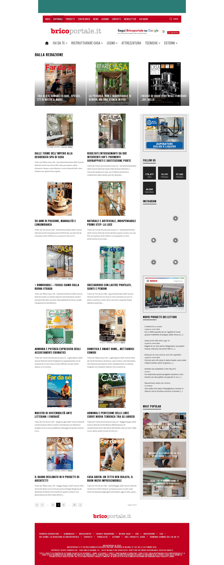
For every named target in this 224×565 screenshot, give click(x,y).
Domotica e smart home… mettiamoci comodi (110, 350)
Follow (165, 168)
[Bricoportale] (76, 31)
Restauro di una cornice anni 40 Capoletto (163, 354)
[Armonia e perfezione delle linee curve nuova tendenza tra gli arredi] (112, 390)
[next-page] (80, 505)
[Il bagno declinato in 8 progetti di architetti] (59, 454)
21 (74, 505)
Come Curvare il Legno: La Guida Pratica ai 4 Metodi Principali (164, 425)
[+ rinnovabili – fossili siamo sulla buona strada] (59, 262)
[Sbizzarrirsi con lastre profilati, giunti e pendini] (112, 262)
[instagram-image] (153, 218)
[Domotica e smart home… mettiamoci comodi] (112, 326)
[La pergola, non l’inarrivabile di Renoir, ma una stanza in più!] (112, 84)
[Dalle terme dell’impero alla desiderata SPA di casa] (59, 131)
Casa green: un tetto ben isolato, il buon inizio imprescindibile (110, 478)
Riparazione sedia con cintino (157, 383)
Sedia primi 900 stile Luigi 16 (157, 340)
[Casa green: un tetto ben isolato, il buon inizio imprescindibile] (112, 454)
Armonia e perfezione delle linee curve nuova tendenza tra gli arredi (111, 414)
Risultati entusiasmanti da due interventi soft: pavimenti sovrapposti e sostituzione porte (109, 156)
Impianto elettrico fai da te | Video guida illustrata (164, 454)
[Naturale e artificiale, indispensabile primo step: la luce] (112, 198)
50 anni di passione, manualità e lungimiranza (55, 222)
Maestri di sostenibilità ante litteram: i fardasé (53, 414)
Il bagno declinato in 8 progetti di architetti (57, 478)
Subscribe (149, 183)
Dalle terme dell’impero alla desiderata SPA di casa (54, 155)
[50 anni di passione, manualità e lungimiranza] (59, 198)
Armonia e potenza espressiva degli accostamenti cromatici (58, 350)
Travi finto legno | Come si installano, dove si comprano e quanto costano (164, 483)
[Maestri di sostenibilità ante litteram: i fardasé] (59, 390)
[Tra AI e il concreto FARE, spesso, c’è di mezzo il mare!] (60, 84)
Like (149, 168)
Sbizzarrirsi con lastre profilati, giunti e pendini (109, 286)
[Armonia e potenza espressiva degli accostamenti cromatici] (59, 326)
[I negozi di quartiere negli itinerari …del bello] (163, 84)
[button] (173, 19)
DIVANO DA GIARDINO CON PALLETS (160, 369)
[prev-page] (37, 505)
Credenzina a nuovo (153, 326)
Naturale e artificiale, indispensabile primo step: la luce (111, 222)
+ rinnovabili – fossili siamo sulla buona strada (57, 286)
